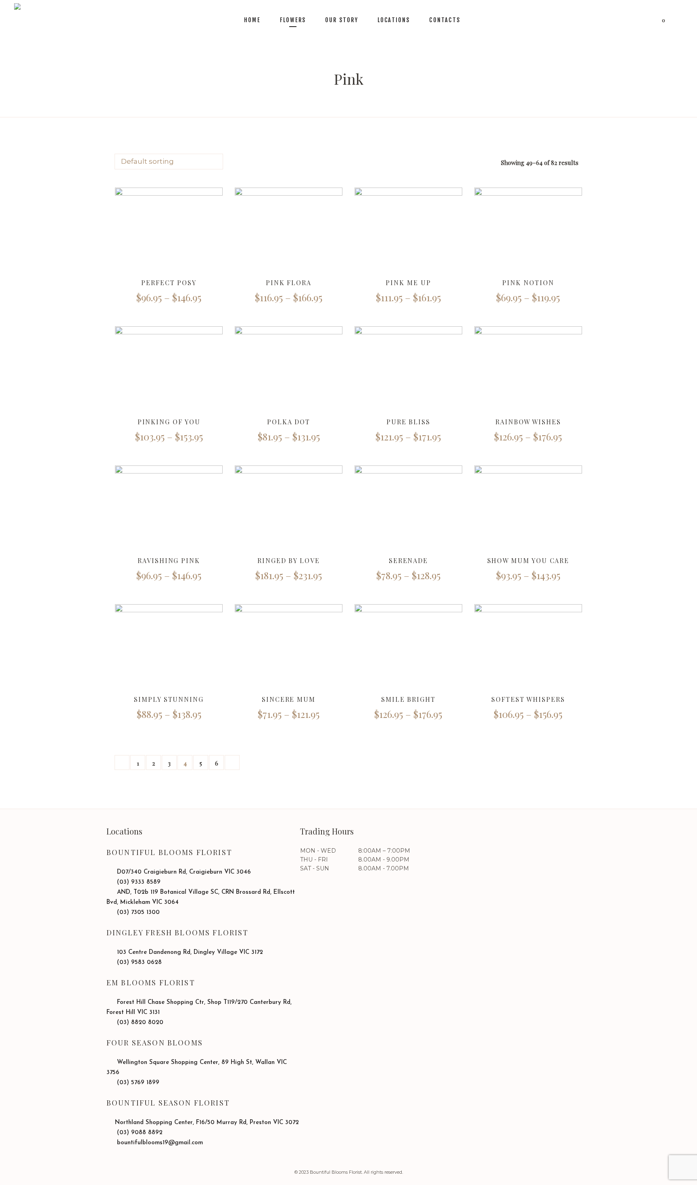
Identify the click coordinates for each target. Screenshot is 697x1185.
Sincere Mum (288, 699)
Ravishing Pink (169, 560)
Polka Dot (288, 421)
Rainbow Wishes (528, 421)
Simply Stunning (169, 699)
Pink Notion (528, 282)
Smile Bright (408, 699)
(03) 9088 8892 (139, 1133)
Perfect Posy (168, 282)
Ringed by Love (288, 560)
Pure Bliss (408, 421)
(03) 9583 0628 (138, 963)
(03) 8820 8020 (139, 1023)
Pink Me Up (408, 282)
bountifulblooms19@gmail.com (159, 1143)
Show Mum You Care (528, 560)
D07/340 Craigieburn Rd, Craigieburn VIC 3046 (183, 872)
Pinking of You (169, 421)
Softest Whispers (528, 699)
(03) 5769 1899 (137, 1083)
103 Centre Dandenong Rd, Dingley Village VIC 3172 (189, 952)
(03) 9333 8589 (138, 882)
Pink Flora (288, 282)
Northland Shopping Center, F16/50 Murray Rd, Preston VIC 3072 (207, 1123)
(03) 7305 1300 (137, 913)
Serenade (408, 560)
